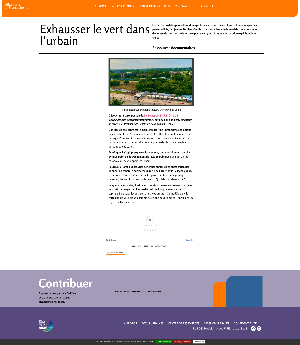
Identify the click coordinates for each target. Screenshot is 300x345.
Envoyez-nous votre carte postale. (127, 291)
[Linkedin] (259, 328)
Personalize (199, 342)
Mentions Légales (216, 323)
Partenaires (182, 6)
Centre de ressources (154, 6)
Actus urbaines (123, 6)
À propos (100, 6)
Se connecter (205, 6)
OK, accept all (165, 342)
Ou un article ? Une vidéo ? (152, 291)
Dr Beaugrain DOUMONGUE (161, 115)
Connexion (190, 240)
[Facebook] (253, 328)
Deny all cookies (183, 342)
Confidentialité (245, 323)
